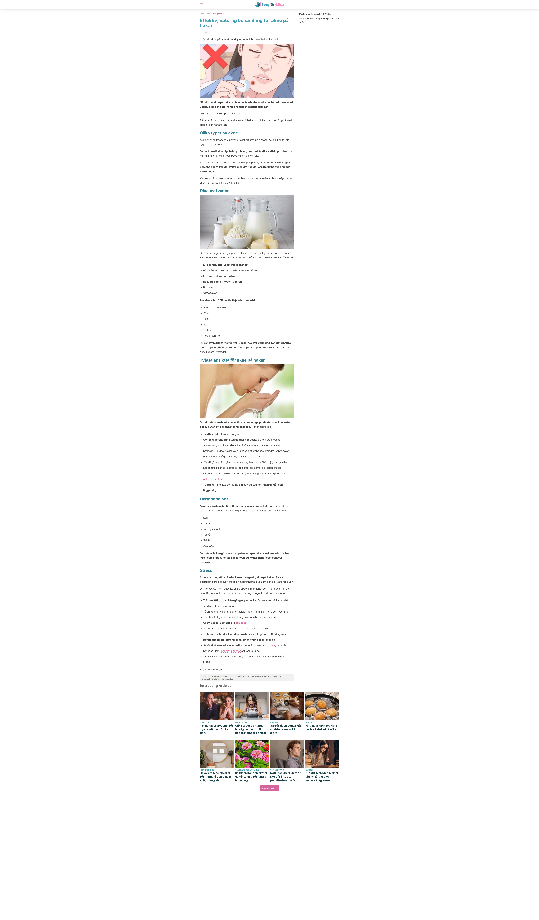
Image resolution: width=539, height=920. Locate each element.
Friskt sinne (241, 723)
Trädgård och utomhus (247, 770)
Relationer (205, 723)
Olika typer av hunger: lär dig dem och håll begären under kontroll (251, 729)
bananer (236, 650)
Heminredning (207, 770)
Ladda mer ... (269, 788)
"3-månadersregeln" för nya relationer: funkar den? (216, 729)
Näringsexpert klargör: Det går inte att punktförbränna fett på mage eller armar (286, 776)
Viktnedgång (277, 770)
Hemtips (309, 723)
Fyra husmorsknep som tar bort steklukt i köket (321, 727)
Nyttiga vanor (218, 14)
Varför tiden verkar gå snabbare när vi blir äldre (285, 729)
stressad (241, 622)
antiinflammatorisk (213, 479)
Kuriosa (274, 723)
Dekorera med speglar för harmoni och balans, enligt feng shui (216, 776)
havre (272, 645)
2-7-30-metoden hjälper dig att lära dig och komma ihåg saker (321, 776)
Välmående (205, 14)
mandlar (225, 650)
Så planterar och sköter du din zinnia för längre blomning (251, 776)
